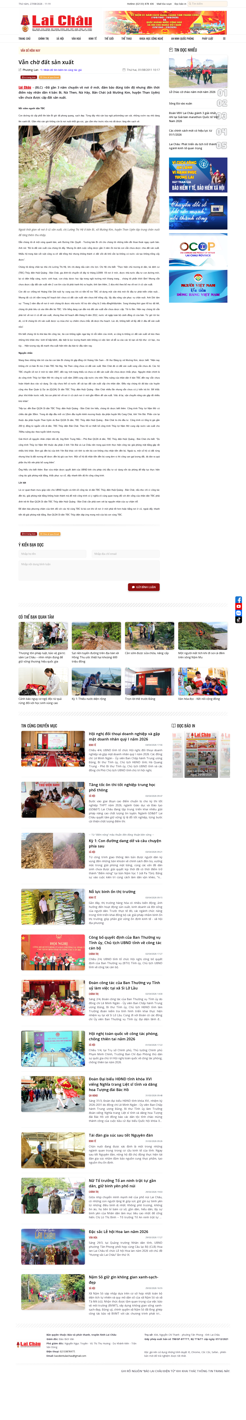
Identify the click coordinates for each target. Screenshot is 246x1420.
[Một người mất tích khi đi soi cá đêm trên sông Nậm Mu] (202, 636)
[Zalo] (238, 613)
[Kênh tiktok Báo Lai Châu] (238, 619)
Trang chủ (24, 38)
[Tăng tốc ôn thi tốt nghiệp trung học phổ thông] (53, 800)
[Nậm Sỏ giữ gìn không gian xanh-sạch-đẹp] (53, 1292)
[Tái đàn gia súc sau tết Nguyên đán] (53, 1150)
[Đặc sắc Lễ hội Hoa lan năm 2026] (53, 1247)
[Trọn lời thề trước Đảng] (149, 681)
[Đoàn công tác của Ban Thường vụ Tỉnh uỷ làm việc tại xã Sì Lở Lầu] (53, 998)
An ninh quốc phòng (182, 38)
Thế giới (109, 38)
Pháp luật (207, 38)
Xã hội (60, 38)
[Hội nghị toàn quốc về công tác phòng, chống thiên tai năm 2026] (53, 1049)
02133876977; (67, 1351)
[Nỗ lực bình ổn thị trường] (53, 907)
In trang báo (30, 77)
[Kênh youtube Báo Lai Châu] (238, 606)
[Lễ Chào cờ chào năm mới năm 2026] (198, 71)
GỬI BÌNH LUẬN (146, 587)
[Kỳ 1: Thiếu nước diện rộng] (96, 681)
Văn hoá (76, 38)
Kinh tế (93, 38)
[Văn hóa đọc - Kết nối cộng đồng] (202, 681)
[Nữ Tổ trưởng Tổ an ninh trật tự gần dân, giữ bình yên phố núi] (53, 1196)
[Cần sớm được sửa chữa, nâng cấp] (149, 636)
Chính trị (43, 38)
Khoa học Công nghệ (151, 38)
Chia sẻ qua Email (50, 77)
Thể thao (126, 38)
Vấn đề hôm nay (30, 50)
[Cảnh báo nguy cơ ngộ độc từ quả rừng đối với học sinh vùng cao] (43, 681)
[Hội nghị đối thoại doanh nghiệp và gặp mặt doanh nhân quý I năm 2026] (53, 749)
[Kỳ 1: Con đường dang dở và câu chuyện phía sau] (53, 851)
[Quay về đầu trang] (238, 1411)
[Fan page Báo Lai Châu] (238, 599)
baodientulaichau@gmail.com (70, 1355)
